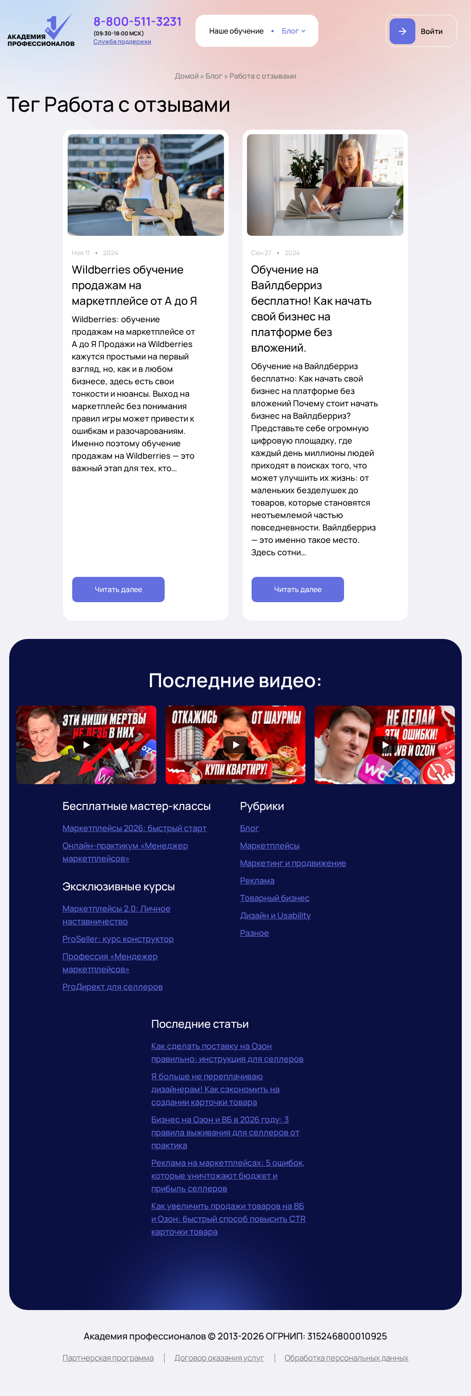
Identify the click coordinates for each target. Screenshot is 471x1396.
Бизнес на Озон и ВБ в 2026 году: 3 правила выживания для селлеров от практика (225, 1132)
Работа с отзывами (263, 76)
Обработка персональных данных (346, 1357)
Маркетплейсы (269, 845)
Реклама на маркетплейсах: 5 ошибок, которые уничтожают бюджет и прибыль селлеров (228, 1175)
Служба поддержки (122, 41)
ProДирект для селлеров (113, 986)
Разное (254, 932)
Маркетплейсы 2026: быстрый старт (135, 827)
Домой (187, 76)
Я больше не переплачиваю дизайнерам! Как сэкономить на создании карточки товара (215, 1089)
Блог (290, 30)
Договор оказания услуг (219, 1357)
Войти (432, 31)
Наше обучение (236, 30)
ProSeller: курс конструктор (118, 938)
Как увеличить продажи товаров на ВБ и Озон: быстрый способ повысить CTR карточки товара (228, 1218)
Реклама (257, 880)
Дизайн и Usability (275, 915)
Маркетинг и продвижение (293, 862)
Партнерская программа (108, 1357)
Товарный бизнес (275, 897)
